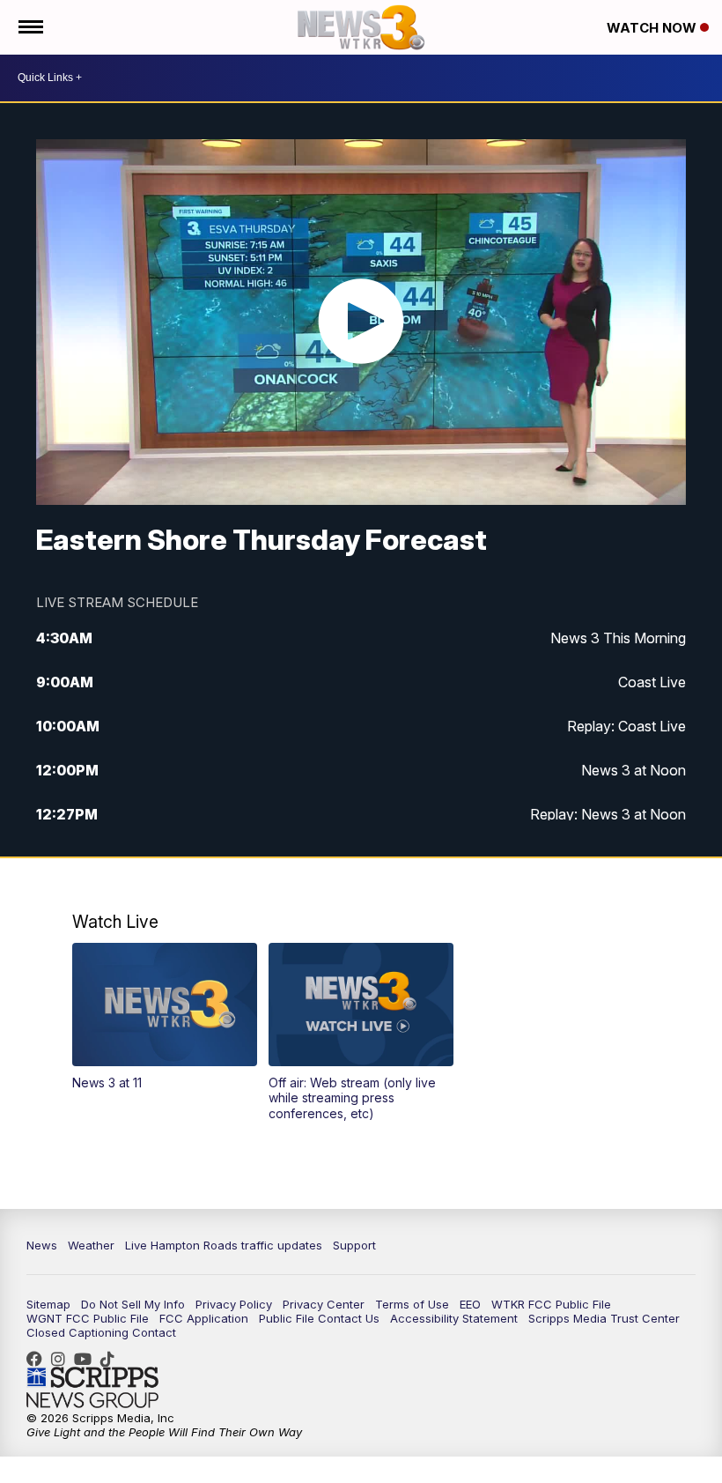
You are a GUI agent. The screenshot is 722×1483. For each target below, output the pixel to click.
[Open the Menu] (29, 27)
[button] (164, 1016)
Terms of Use (412, 1304)
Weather (91, 1245)
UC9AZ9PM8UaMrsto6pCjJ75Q (87, 1359)
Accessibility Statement (454, 1318)
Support (354, 1245)
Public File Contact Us (319, 1318)
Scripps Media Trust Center (604, 1318)
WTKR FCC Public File (551, 1304)
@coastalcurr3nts (111, 1359)
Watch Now (653, 27)
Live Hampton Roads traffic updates (223, 1245)
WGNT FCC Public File (87, 1318)
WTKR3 (38, 1359)
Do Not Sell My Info (133, 1304)
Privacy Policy (233, 1304)
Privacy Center (324, 1304)
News (41, 1245)
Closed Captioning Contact (101, 1332)
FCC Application (203, 1318)
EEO (470, 1304)
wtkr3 (62, 1359)
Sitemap (48, 1304)
